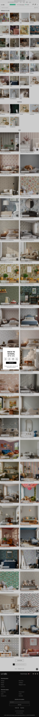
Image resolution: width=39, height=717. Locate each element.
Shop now (11, 362)
